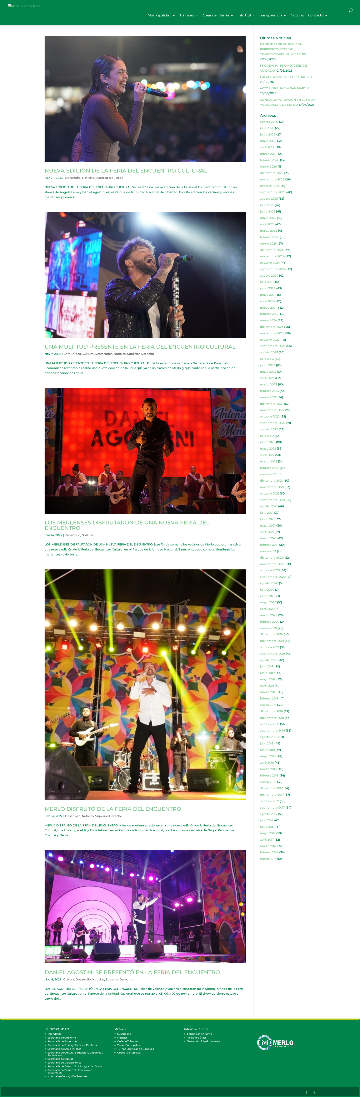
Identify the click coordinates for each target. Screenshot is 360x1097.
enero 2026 (268, 166)
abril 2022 (267, 455)
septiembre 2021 (272, 500)
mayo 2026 (268, 141)
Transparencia (270, 15)
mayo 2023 (268, 372)
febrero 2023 (269, 391)
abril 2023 (267, 378)
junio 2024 (267, 288)
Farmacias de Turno (199, 1033)
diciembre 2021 (271, 480)
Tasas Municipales (128, 1045)
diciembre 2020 (272, 557)
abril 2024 (267, 301)
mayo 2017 (267, 833)
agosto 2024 (269, 275)
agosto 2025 (269, 198)
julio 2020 (267, 589)
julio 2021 (266, 512)
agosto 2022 (269, 429)
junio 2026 (267, 134)
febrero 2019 (269, 698)
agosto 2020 (269, 583)
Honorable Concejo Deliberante (67, 1076)
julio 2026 (267, 128)
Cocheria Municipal (129, 1052)
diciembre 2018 (271, 711)
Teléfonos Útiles (196, 1037)
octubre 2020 (270, 570)
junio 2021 (267, 519)
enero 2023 (268, 397)
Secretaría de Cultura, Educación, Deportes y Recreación (75, 1054)
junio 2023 (267, 365)
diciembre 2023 (271, 327)
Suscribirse (124, 1033)
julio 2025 (267, 205)
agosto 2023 (269, 352)
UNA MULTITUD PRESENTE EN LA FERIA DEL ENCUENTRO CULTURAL (140, 346)
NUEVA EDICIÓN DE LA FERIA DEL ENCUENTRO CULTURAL (126, 170)
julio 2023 (267, 359)
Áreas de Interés (215, 15)
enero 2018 (268, 782)
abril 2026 (267, 147)
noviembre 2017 (272, 794)
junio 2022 (267, 442)
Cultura (88, 354)
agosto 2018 (269, 737)
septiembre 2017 (272, 807)
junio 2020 (267, 596)
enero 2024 (268, 320)
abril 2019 (267, 686)
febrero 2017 (269, 852)
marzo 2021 (268, 538)
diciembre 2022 (271, 404)
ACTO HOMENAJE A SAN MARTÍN (284, 88)
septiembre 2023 (272, 346)
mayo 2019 (268, 679)
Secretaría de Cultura (61, 1058)
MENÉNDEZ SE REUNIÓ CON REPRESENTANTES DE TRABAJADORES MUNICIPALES (283, 49)
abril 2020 (267, 609)
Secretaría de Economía (62, 1041)
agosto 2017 (268, 814)
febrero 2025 (269, 237)
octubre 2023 (270, 340)
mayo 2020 (268, 602)
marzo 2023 (268, 384)
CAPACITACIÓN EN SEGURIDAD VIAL (287, 77)
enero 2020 (268, 628)
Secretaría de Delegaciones (64, 1062)
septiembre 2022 (272, 423)
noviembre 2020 (272, 564)
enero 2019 (268, 705)
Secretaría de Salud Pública (64, 1048)
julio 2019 (267, 666)
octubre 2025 (270, 186)
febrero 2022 (269, 468)
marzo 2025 (268, 230)
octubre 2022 (270, 416)
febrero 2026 (269, 160)
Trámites (187, 15)
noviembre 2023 (272, 333)
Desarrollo (73, 178)
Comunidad (72, 354)
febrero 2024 (269, 314)
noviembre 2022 (272, 410)
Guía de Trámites (127, 1041)
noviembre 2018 (272, 718)
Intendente (54, 1033)
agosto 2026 (269, 122)
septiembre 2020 (273, 577)
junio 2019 (267, 673)
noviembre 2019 (272, 641)
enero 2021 (268, 551)
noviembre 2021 (272, 487)
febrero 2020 (269, 622)
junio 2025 (267, 211)
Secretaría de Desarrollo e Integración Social (75, 1066)
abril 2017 (267, 839)
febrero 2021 (269, 545)
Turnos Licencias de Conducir (135, 1048)
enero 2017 (268, 859)
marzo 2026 (268, 154)
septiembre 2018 (272, 730)
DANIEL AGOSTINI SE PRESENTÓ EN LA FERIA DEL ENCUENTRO (132, 972)
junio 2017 (267, 827)
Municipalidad (159, 15)
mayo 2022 (268, 448)
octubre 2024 (270, 263)
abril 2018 (267, 762)
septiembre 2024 (273, 269)
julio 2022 (267, 436)
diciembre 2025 (271, 173)
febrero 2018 (269, 775)
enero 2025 (268, 243)
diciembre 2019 (271, 634)
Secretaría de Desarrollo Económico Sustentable (70, 1071)
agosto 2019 (269, 660)
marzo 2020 (268, 615)
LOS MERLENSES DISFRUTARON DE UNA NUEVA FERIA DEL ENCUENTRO (127, 525)
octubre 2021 (269, 493)
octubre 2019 (269, 647)
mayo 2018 (268, 756)
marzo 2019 (268, 692)
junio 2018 (267, 750)
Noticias (297, 15)
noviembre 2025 (272, 179)
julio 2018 (267, 743)
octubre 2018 (269, 724)
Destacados (103, 354)
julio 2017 (266, 820)
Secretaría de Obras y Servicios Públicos (72, 1045)
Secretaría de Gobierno (62, 1037)
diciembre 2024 (272, 250)
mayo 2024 (268, 295)
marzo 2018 (268, 769)
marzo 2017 (268, 846)
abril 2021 (267, 532)
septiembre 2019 (272, 654)
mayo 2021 (267, 525)
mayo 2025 (268, 218)
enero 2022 (268, 474)
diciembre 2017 (271, 788)
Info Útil (244, 15)
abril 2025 (267, 224)
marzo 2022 (268, 461)
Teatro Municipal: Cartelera (203, 1041)
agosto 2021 (268, 506)
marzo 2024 (268, 307)
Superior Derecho (140, 354)
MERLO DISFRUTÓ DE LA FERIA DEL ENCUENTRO (113, 809)
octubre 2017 (269, 801)
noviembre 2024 (272, 256)
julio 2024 (267, 282)
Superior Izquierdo (109, 178)
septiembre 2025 (272, 192)
